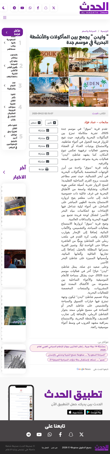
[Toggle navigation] (4, 17)
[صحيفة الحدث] (94, 8)
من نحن (54, 447)
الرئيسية (104, 31)
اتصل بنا (45, 447)
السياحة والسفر (89, 31)
